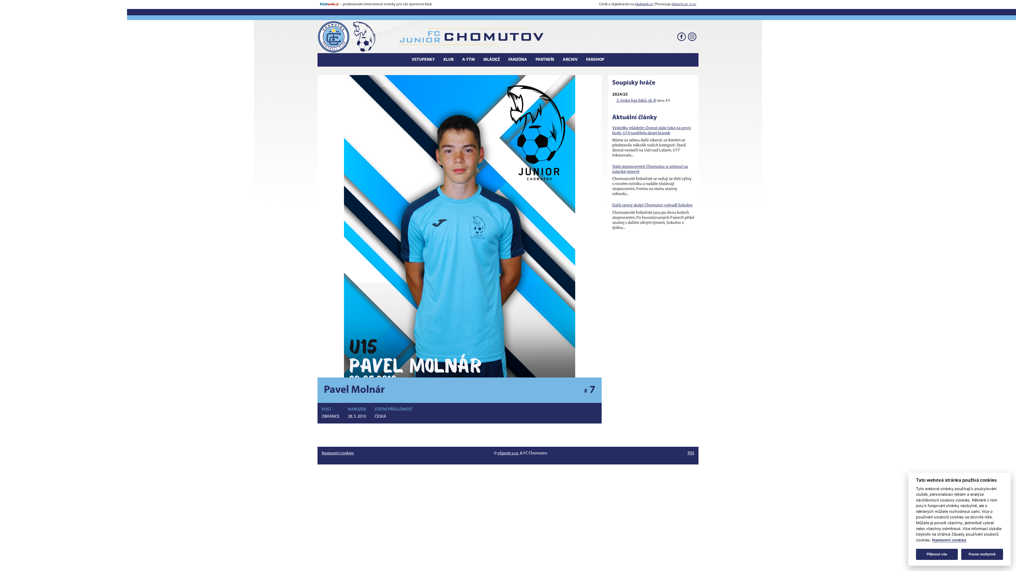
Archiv (570, 60)
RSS (691, 453)
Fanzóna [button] (517, 60)
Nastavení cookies (338, 453)
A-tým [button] (468, 60)
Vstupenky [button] (423, 60)
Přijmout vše (937, 554)
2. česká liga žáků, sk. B (636, 101)
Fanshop (595, 60)
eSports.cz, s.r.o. (684, 4)
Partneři (545, 60)
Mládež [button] (491, 60)
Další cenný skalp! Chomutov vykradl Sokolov (652, 205)
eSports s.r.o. (508, 453)
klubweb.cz (644, 4)
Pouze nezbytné (982, 554)
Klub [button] (448, 60)
